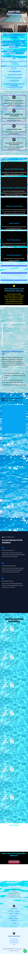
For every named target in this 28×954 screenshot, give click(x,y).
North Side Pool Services (9, 3)
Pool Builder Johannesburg (14, 897)
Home (14, 889)
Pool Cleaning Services (14, 895)
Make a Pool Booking (14, 893)
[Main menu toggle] (24, 5)
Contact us (14, 891)
